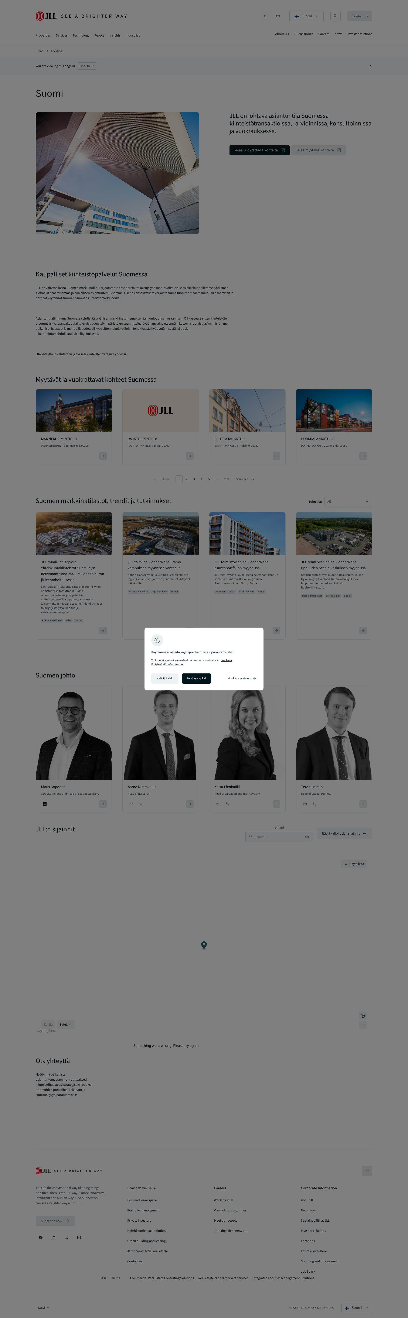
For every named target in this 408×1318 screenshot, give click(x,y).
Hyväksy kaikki (196, 678)
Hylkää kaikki (165, 678)
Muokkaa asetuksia (242, 678)
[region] (204, 659)
